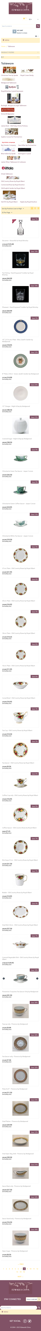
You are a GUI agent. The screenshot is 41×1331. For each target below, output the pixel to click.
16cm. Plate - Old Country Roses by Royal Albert (18, 666)
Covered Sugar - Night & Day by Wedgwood (17, 439)
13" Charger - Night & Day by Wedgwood (16, 406)
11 (34, 1269)
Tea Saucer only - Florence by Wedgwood (16, 1056)
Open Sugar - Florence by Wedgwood (15, 1251)
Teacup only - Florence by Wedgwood (15, 1024)
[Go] (39, 1299)
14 (20, 1272)
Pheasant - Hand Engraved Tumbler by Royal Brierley (20, 307)
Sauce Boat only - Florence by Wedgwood (16, 1186)
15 (24, 1272)
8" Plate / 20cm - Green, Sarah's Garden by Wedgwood (20, 374)
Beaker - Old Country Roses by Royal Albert (17, 892)
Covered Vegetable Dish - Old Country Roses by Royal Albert (20, 958)
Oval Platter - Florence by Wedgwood (15, 1121)
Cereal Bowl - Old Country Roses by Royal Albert (18, 698)
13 (17, 1272)
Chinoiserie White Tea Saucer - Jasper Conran (17, 536)
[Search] (38, 26)
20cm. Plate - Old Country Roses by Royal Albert (18, 601)
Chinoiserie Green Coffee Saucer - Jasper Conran (18, 503)
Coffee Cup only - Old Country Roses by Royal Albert (20, 795)
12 (37, 1269)
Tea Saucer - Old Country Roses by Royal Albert (18, 763)
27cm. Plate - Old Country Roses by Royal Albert (18, 568)
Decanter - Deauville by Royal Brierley (15, 240)
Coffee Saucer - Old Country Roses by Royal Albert (19, 828)
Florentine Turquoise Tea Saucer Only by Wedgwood (20, 991)
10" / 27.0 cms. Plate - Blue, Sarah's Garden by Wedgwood (17, 340)
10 (30, 1269)
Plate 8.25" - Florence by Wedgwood (14, 1089)
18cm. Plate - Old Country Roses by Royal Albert (18, 633)
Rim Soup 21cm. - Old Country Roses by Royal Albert (20, 860)
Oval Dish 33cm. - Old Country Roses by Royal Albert (20, 925)
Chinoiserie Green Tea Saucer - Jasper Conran (17, 471)
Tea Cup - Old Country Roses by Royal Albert (17, 730)
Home (3, 46)
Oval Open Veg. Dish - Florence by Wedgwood (18, 1154)
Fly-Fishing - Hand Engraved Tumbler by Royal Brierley (17, 274)
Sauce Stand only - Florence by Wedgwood (16, 1218)
